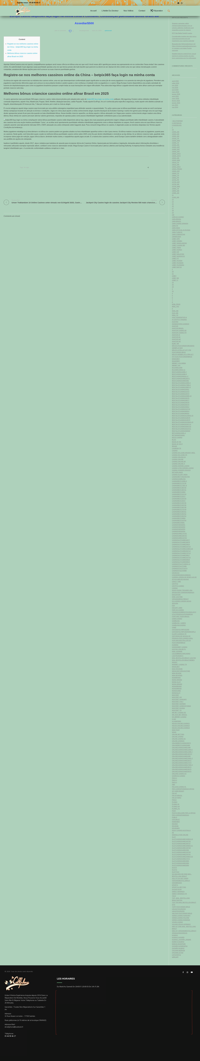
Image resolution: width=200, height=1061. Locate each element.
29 (173, 287)
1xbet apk (176, 239)
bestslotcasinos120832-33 (182, 415)
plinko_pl (176, 808)
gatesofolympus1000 (180, 629)
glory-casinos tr (179, 634)
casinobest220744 (179, 498)
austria (175, 322)
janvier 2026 (176, 94)
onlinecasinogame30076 (181, 771)
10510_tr (175, 162)
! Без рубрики (177, 121)
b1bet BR (175, 343)
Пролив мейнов (178, 950)
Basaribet (176, 361)
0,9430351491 (177, 125)
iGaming (175, 645)
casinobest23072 (178, 501)
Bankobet (176, 359)
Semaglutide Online (180, 835)
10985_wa (175, 193)
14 (173, 202)
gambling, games (179, 623)
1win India (176, 228)
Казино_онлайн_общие (181, 939)
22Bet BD (175, 278)
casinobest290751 (179, 512)
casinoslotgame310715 (181, 557)
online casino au (179, 739)
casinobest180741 (179, 490)
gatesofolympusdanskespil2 (184, 632)
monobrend (177, 688)
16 (173, 206)
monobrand (177, 686)
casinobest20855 (178, 492)
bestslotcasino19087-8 (181, 387)
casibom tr (176, 448)
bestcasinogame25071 (181, 378)
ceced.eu (175, 573)
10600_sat (176, 171)
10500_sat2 (176, 153)
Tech (174, 896)
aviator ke (176, 337)
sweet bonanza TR (179, 894)
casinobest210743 (179, 494)
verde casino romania (181, 920)
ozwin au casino (178, 776)
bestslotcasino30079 (180, 405)
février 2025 (176, 100)
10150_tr (175, 138)
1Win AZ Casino (178, 217)
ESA (173, 605)
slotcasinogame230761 (181, 854)
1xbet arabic (177, 241)
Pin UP (174, 793)
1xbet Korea (177, 250)
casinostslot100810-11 (181, 564)
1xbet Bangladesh (179, 243)
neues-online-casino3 (181, 728)
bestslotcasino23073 (180, 394)
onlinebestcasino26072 (181, 743)
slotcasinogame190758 (181, 848)
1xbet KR (175, 252)
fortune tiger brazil (180, 616)
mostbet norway (179, 704)
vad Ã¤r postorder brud (182, 913)
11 (173, 195)
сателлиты (176, 955)
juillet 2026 (175, 83)
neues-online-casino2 (181, 725)
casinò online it (178, 463)
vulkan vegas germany (181, 924)
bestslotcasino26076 (180, 398)
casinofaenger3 (178, 529)
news (174, 732)
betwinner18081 (178, 435)
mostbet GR (177, 697)
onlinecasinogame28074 (181, 767)
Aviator (175, 326)
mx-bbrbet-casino (179, 717)
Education (176, 594)
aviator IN (176, 335)
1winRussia (176, 236)
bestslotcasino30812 (180, 407)
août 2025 (175, 96)
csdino (175, 588)
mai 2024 (175, 107)
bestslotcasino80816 (180, 413)
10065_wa (175, 136)
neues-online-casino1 (181, 723)
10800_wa (175, 191)
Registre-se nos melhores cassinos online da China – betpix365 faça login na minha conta (22, 47)
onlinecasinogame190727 (182, 754)
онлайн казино (178, 948)
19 (173, 212)
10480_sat (176, 149)
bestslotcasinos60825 (181, 431)
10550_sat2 (176, 167)
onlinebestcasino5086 (181, 745)
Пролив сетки (177, 953)
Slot (174, 837)
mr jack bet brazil (179, 715)
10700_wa (175, 184)
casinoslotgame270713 (181, 553)
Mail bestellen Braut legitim (184, 658)
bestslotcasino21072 (180, 391)
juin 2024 (175, 105)
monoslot (176, 693)
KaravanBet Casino (179, 647)
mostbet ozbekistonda (181, 706)
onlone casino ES (179, 773)
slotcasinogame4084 (180, 863)
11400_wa (175, 197)
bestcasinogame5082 (180, 381)
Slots (174, 867)
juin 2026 (175, 85)
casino (175, 450)
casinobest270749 (179, 509)
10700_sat (176, 182)
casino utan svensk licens (183, 468)
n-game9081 (176, 721)
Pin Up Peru (176, 798)
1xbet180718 (177, 267)
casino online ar (179, 461)
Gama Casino (177, 618)
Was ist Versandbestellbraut (184, 931)
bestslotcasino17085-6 (181, 385)
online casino (177, 736)
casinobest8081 (178, 522)
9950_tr (175, 315)
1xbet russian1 (178, 265)
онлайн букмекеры (179, 946)
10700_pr (175, 180)
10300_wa (175, 145)
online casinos (178, 741)
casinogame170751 (179, 533)
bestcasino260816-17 (180, 376)
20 (173, 271)
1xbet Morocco (178, 256)
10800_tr (175, 188)
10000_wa (175, 132)
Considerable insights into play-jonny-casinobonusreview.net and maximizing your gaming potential (184, 39)
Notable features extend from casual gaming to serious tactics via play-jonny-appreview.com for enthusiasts (184, 56)
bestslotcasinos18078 (181, 418)
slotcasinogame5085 (180, 865)
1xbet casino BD (178, 245)
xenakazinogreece (179, 933)
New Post (176, 730)
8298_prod (176, 304)
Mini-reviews (177, 675)
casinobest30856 (178, 518)
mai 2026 (175, 87)
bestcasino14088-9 (179, 374)
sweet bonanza (178, 891)
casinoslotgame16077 (181, 540)
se (173, 832)
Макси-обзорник (179, 944)
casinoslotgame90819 (181, 562)
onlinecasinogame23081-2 (182, 758)
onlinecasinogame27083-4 (182, 765)
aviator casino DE (179, 330)
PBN (173, 784)
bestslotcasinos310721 (181, 429)
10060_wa (175, 134)
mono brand (177, 680)
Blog (174, 439)
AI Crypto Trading (179, 319)
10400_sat (176, 147)
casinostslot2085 (179, 566)
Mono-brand (177, 684)
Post (174, 811)
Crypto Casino (178, 586)
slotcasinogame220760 (181, 852)
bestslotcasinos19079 (181, 420)
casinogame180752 (179, 536)
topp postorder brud (181, 907)
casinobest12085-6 (179, 481)
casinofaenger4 (178, 531)
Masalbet (176, 667)
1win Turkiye (177, 232)
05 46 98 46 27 (10, 1036)
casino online (177, 459)
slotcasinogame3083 (180, 861)
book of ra (176, 442)
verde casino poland (180, 918)
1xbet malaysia (178, 254)
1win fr (175, 226)
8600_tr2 (175, 306)
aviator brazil (178, 328)
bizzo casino (177, 437)
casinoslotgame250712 (181, 551)
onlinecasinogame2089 (181, 756)
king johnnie (177, 651)
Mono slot (176, 682)
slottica (175, 872)
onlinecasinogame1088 (181, 747)
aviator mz (176, 339)
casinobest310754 (179, 520)
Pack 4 (174, 782)
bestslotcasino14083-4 (181, 383)
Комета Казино (178, 942)
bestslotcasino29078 (180, 402)
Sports (175, 885)
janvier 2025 (176, 103)
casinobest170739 (179, 483)
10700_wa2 (176, 186)
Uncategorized (84, 30)
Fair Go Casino (178, 610)
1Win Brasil (176, 219)
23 (173, 282)
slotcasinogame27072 (181, 859)
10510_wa (175, 164)
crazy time (176, 581)
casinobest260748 (179, 507)
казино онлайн (178, 937)
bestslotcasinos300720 (181, 426)
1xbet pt (175, 258)
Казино (175, 935)
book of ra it (177, 444)
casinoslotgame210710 (181, 546)
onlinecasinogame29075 (181, 769)
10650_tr (175, 175)
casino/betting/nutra (181, 477)
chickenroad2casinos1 (181, 575)
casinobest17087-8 (179, 485)
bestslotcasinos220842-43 (182, 422)
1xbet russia (177, 260)
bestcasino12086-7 (179, 372)
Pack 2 (174, 778)
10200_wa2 (176, 140)
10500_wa (175, 158)
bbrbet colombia (179, 363)
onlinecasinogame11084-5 (182, 749)
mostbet (175, 695)
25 (173, 284)
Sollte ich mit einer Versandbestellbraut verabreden (181, 881)
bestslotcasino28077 (180, 400)
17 (173, 208)
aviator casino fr (179, 332)
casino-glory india (179, 474)
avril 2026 (175, 90)
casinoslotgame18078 (181, 542)
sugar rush (177, 889)
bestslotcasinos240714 (181, 424)
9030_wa (175, 311)
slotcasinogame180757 (181, 843)
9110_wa (175, 313)
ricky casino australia (181, 830)
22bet (174, 276)
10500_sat (176, 151)
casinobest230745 (179, 503)
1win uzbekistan (178, 234)
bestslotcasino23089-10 (181, 396)
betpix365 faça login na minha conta (100, 99)
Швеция (175, 957)
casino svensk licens (180, 466)
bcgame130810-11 (178, 370)
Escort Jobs (177, 608)
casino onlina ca (179, 457)
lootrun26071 (177, 656)
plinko (174, 802)
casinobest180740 (179, 488)
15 (173, 204)
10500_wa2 (176, 160)
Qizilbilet (176, 819)
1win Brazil (176, 221)
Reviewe (175, 826)
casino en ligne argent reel (183, 453)
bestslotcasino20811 (180, 389)
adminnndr (108, 30)
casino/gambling (179, 479)
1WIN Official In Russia (181, 230)
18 (173, 210)
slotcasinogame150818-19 (182, 839)
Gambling (176, 621)
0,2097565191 (177, 123)
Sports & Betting (179, 887)
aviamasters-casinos (180, 324)
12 (173, 199)
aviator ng (176, 341)
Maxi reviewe (177, 669)
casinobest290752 (179, 514)
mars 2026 (175, 92)
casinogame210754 (179, 538)
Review (175, 824)
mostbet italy (177, 701)
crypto (175, 584)
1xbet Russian (177, 263)
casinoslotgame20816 (181, 544)
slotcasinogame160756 (181, 841)
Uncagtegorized (179, 909)
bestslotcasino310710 (181, 409)
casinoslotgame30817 (181, 555)
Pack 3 (174, 780)
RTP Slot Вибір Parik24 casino (182, 33)
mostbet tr (176, 710)
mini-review (176, 673)
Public (174, 817)
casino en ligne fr (179, 455)
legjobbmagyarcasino (181, 653)
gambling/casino (179, 625)
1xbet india (176, 247)
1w (173, 215)
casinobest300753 (179, 516)
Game (174, 627)
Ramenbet (176, 822)
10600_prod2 (177, 169)
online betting (178, 734)
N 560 (174, 719)
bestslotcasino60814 (180, 411)
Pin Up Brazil (177, 795)
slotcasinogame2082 (180, 850)
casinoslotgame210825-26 (182, 549)
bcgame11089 (177, 367)
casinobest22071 (178, 496)
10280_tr (175, 143)
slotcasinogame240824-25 (182, 856)
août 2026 (175, 81)
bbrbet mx (176, 365)
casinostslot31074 (179, 568)
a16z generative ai (179, 317)
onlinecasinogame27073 (181, 763)
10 (173, 129)
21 (173, 274)
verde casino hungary (181, 915)
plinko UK (176, 806)
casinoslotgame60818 (181, 560)
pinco (174, 800)
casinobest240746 (179, 505)
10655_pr (175, 177)
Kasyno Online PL (179, 649)
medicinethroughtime (181, 671)
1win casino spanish (180, 223)
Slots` (174, 870)
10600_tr (175, 173)
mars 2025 (175, 98)
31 (173, 291)
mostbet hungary (179, 699)
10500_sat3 (176, 156)
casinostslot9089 (179, 570)
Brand (174, 446)
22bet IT (175, 280)
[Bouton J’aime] (70, 31)
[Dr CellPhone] (27, 10)
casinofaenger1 (178, 525)
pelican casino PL (179, 787)
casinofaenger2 (178, 527)
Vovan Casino (177, 922)
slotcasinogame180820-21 (182, 846)
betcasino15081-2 (179, 433)
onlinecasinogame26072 (181, 760)
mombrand (176, 677)
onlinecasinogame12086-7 (182, 752)
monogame (176, 691)
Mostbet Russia (178, 708)
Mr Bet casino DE (179, 712)
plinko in (175, 804)
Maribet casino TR (179, 664)
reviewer (176, 828)
